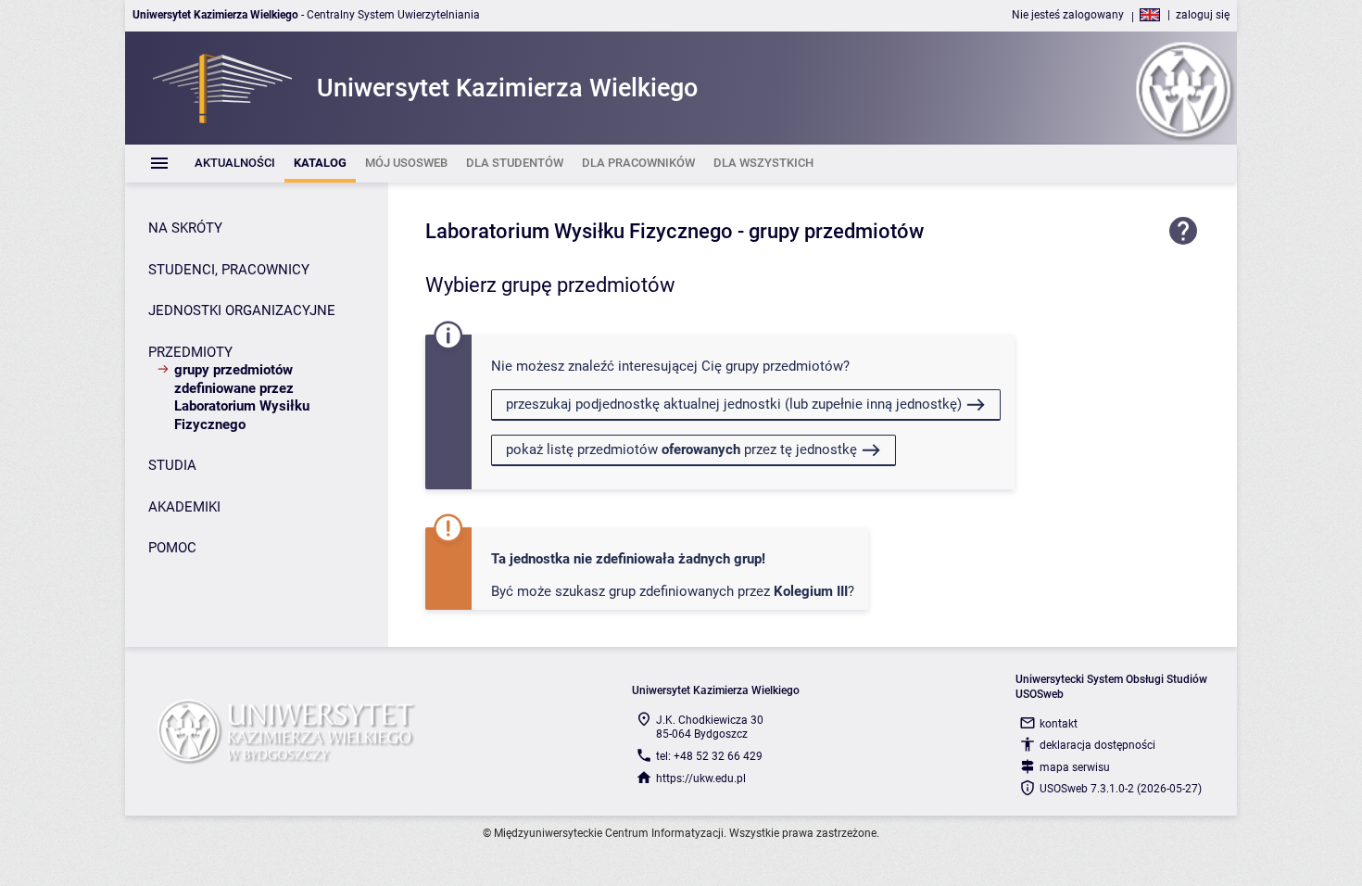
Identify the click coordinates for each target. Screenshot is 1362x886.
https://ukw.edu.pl (701, 778)
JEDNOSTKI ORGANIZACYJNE (241, 310)
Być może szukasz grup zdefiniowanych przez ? (672, 591)
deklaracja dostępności (1097, 745)
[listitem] (234, 164)
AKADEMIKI (184, 507)
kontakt (1059, 723)
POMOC (172, 547)
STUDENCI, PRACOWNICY (228, 269)
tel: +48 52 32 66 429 (709, 756)
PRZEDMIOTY (190, 352)
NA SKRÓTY (185, 228)
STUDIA (172, 465)
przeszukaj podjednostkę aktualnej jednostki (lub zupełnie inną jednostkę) (734, 404)
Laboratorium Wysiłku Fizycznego (579, 231)
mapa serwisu (1075, 767)
